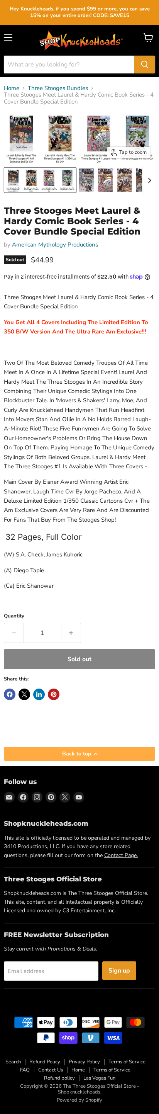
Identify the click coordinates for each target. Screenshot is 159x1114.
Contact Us (50, 1069)
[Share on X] (24, 694)
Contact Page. (121, 855)
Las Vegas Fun (99, 1078)
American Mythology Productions (55, 244)
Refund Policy (44, 1061)
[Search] (144, 64)
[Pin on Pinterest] (53, 694)
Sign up (119, 970)
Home (11, 88)
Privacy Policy (84, 1061)
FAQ (25, 1069)
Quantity (14, 616)
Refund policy (59, 1078)
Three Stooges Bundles (58, 88)
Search (13, 1061)
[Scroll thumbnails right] (148, 180)
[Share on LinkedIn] (39, 694)
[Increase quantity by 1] (71, 633)
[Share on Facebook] (9, 694)
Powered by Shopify (79, 1100)
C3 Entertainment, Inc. (89, 910)
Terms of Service (126, 1061)
